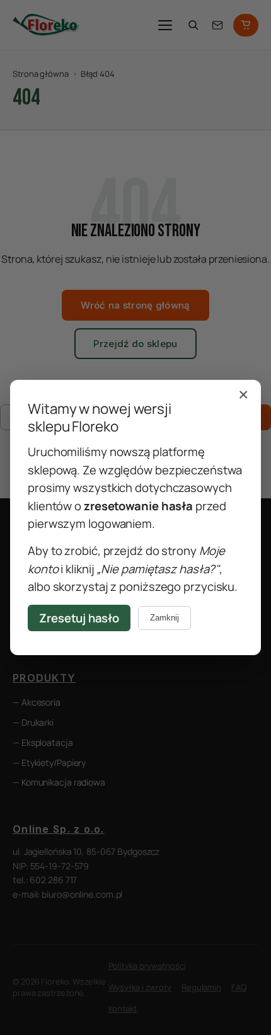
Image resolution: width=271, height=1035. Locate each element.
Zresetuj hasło (79, 618)
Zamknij (164, 617)
